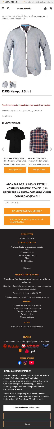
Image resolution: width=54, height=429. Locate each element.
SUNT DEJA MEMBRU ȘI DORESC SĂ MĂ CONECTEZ (26, 220)
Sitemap (27, 268)
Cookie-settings (27, 317)
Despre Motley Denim (27, 255)
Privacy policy (27, 314)
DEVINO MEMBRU (27, 238)
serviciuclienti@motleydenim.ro (39, 2)
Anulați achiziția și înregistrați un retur (27, 247)
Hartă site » (7, 116)
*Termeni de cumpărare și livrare (27, 306)
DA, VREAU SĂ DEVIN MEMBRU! (27, 211)
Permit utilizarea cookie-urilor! (27, 408)
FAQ (27, 250)
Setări (27, 424)
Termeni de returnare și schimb (27, 308)
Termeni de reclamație (27, 311)
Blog (27, 258)
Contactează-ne (27, 252)
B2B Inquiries (27, 261)
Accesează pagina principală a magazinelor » (22, 110)
